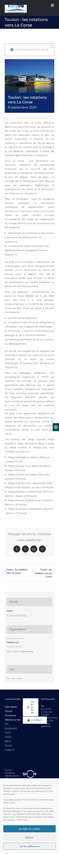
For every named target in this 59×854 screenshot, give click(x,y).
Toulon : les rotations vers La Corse (16, 571)
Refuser (29, 837)
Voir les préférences (29, 846)
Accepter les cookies (29, 828)
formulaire (30, 269)
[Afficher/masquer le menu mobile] (52, 5)
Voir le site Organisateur (20, 651)
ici (36, 193)
